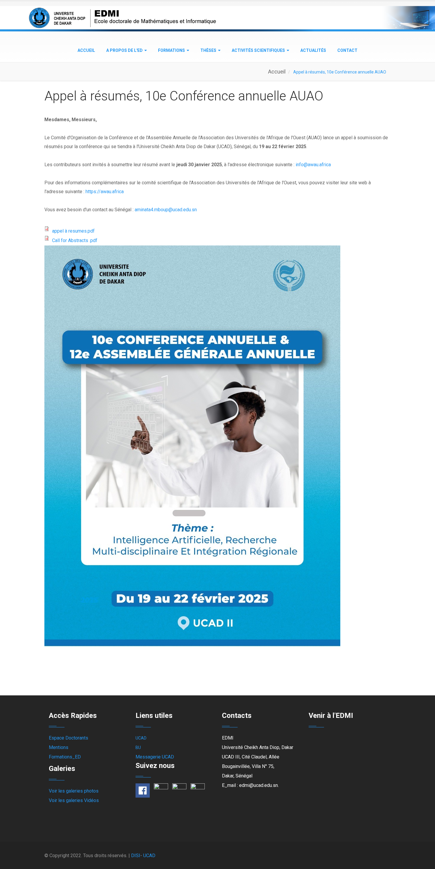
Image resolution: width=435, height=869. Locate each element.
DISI (135, 855)
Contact (347, 50)
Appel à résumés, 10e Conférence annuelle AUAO (183, 96)
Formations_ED (65, 757)
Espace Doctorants (68, 738)
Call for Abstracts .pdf (74, 240)
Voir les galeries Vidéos (74, 800)
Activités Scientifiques (258, 50)
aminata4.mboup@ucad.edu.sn (166, 209)
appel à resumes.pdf (73, 231)
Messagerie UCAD (155, 757)
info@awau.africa (313, 164)
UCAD (141, 738)
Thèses (208, 50)
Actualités (313, 50)
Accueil (86, 50)
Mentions (58, 747)
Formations (171, 50)
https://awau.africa (105, 191)
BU (138, 747)
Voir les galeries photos (74, 791)
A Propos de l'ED (124, 50)
